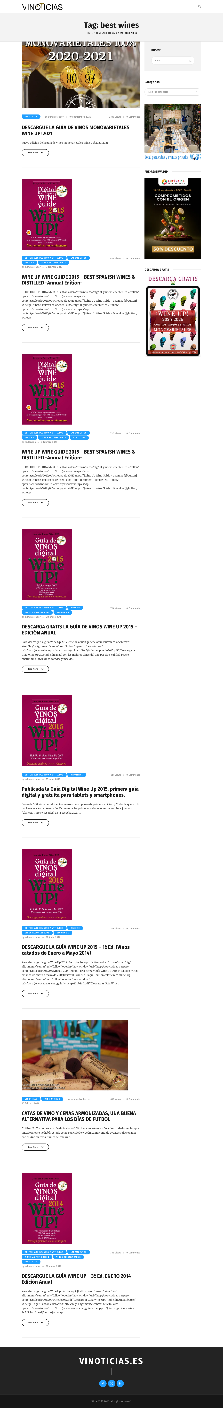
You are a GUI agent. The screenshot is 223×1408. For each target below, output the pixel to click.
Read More (33, 154)
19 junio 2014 (53, 779)
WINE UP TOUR (52, 1099)
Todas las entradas (105, 33)
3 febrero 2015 (54, 267)
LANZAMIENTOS (79, 258)
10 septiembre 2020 (80, 116)
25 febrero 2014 (30, 1103)
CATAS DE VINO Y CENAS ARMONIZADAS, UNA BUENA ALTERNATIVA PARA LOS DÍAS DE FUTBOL (79, 1116)
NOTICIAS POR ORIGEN (37, 1257)
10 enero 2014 (53, 1266)
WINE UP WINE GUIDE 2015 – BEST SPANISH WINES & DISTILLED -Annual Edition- (78, 280)
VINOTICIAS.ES (111, 1361)
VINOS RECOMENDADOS (53, 263)
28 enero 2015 (53, 617)
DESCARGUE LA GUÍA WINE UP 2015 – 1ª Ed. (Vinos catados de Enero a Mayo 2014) (76, 950)
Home (89, 33)
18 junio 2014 (53, 937)
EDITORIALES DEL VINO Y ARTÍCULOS (44, 258)
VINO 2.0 (29, 263)
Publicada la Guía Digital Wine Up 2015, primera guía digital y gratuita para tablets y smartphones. (80, 792)
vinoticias (31, 116)
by (54, 116)
